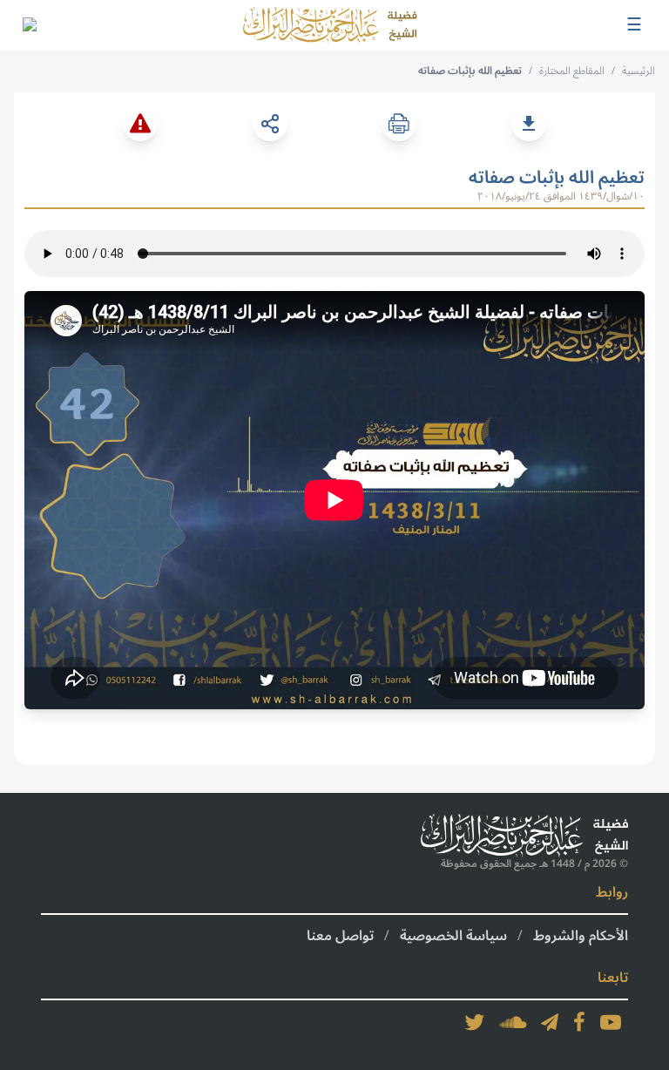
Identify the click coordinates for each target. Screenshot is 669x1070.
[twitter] (474, 1022)
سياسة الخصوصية (453, 936)
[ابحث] (29, 25)
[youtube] (610, 1022)
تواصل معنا (340, 936)
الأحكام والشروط (580, 936)
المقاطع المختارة (572, 71)
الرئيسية (638, 71)
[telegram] (549, 1022)
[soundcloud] (513, 1022)
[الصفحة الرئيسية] (330, 25)
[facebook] (579, 1022)
